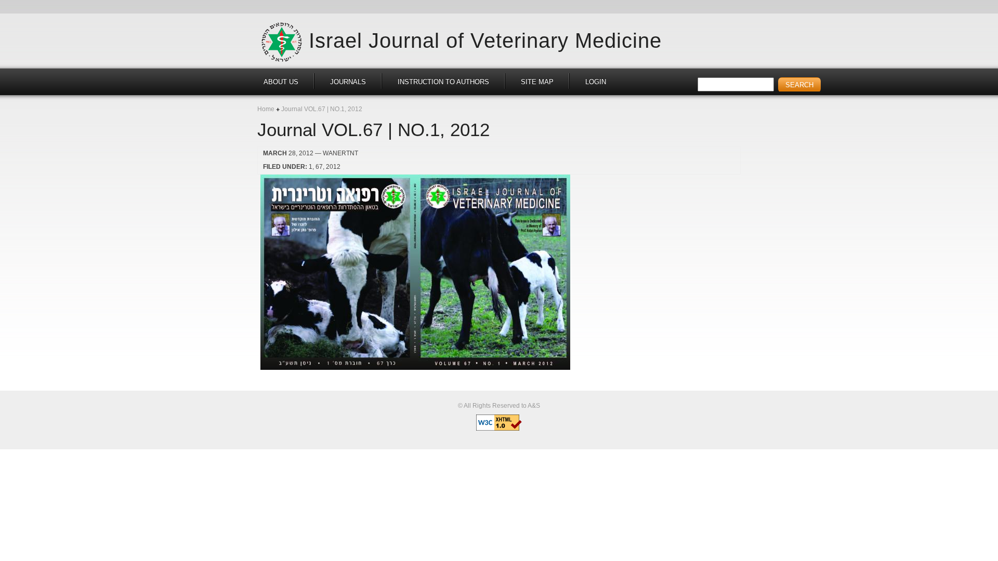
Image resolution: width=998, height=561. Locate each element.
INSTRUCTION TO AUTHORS (443, 82)
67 (319, 166)
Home (265, 109)
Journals (348, 82)
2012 (333, 166)
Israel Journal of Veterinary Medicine (485, 40)
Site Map (537, 82)
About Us (281, 82)
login (595, 82)
